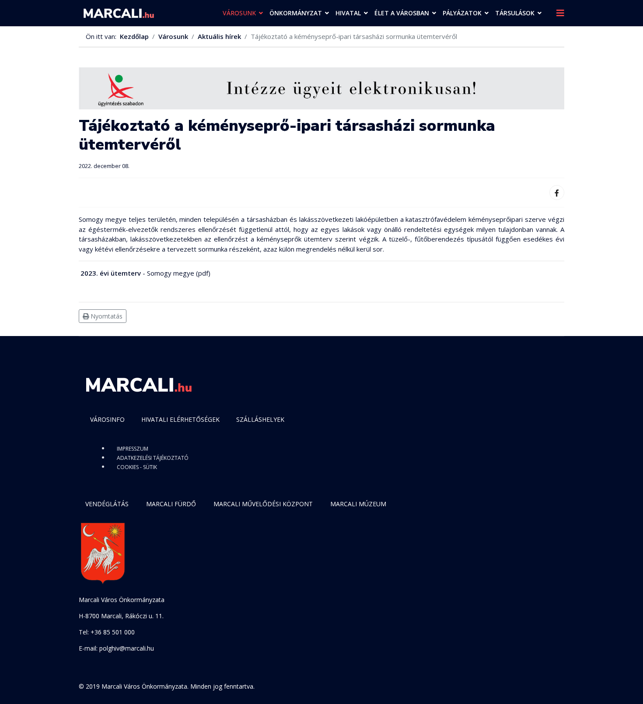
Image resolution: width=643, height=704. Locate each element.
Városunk (239, 13)
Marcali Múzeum (358, 504)
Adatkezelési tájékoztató (153, 458)
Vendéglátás (107, 504)
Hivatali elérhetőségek (180, 419)
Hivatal (348, 13)
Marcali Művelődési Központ (263, 504)
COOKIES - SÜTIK (137, 467)
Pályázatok (462, 13)
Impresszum (132, 448)
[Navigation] (560, 13)
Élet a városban (401, 13)
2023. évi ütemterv (110, 273)
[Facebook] (556, 192)
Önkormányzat (295, 13)
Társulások (515, 13)
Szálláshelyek (260, 419)
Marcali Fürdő (171, 504)
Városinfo (107, 419)
